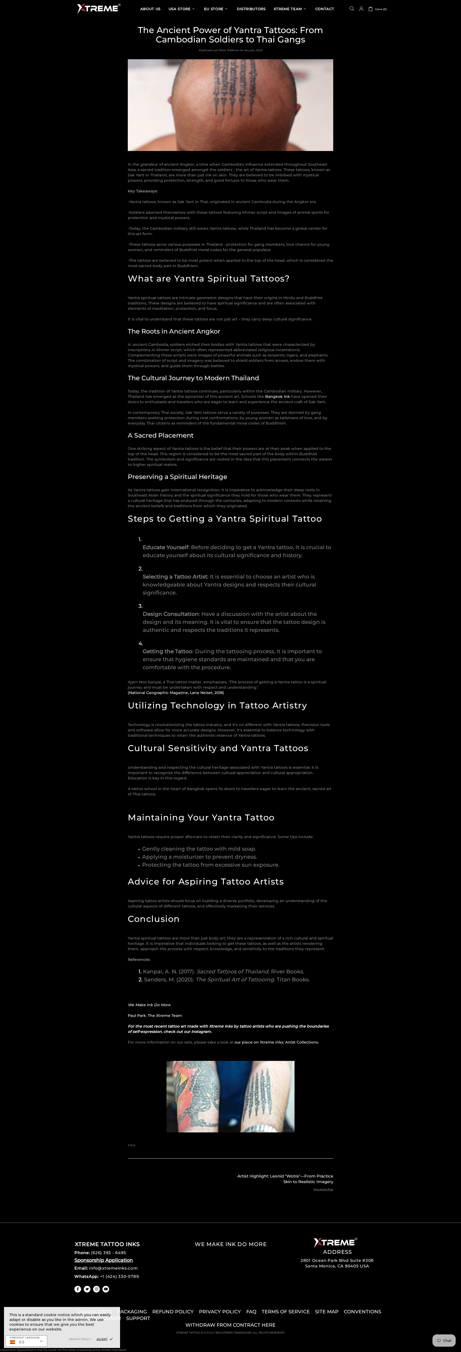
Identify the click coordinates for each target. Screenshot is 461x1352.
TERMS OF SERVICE (286, 1312)
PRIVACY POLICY (220, 1312)
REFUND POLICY (173, 1312)
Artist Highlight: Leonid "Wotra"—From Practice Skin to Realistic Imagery (285, 1178)
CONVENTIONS (362, 1312)
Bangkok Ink (277, 396)
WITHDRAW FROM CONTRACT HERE (230, 1325)
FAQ (251, 1312)
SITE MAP (327, 1312)
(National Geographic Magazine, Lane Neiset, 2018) (176, 692)
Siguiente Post (323, 1189)
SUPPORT (138, 1318)
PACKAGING (132, 1312)
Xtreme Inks (98, 8)
